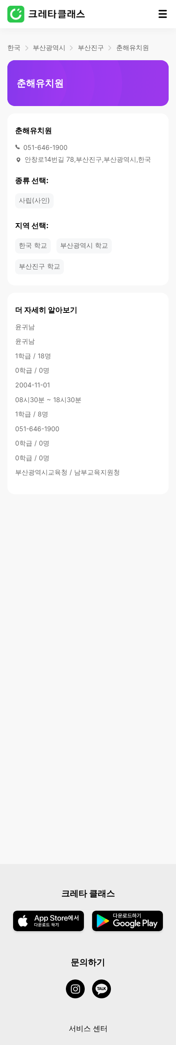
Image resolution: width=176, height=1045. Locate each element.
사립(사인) (34, 200)
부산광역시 (49, 47)
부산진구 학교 (39, 266)
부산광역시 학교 (84, 245)
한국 (13, 47)
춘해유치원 (132, 47)
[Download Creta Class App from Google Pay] (127, 922)
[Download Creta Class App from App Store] (48, 922)
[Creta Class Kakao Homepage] (105, 989)
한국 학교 (33, 245)
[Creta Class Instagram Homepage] (79, 989)
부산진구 (91, 47)
